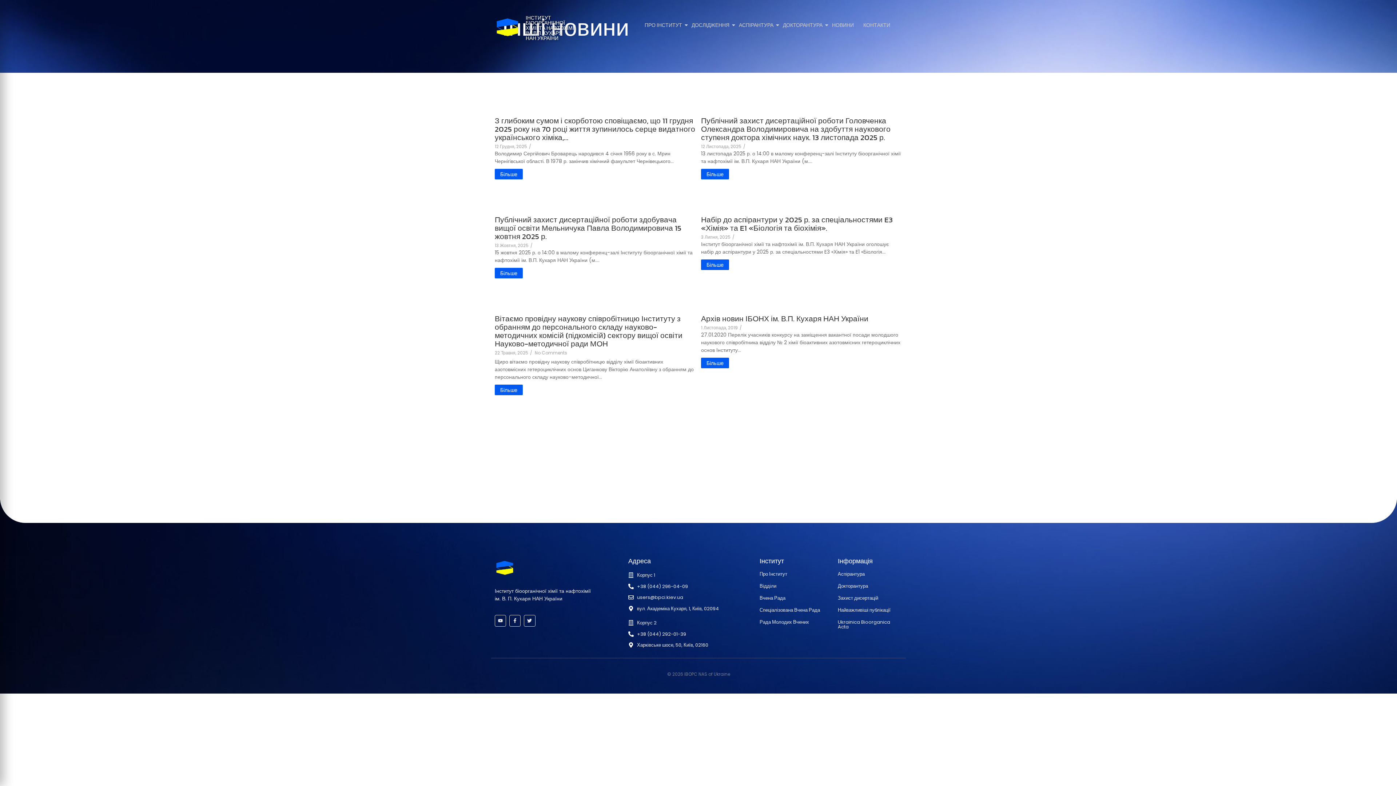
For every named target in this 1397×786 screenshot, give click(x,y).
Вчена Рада (772, 598)
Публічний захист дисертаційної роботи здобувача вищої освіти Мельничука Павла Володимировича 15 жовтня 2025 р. (588, 228)
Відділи (768, 586)
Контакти (876, 25)
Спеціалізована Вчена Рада (790, 610)
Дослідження (710, 25)
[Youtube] (500, 620)
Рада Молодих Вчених (784, 622)
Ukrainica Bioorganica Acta (864, 624)
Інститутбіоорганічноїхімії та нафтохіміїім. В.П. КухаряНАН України (551, 28)
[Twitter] (529, 620)
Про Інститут (663, 25)
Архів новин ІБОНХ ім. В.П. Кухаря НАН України (784, 318)
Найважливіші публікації (864, 610)
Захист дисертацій (858, 598)
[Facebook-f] (515, 620)
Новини (843, 25)
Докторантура (803, 25)
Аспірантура (756, 25)
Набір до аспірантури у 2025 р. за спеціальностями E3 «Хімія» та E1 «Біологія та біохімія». (797, 223)
